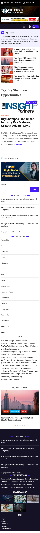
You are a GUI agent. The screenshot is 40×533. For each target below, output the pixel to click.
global (3, 363)
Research (13, 371)
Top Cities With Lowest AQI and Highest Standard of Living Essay (25, 60)
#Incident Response (8, 36)
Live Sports (5, 365)
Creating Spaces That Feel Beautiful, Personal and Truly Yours (26, 51)
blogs (25, 343)
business (31, 343)
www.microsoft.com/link (10, 379)
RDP (17, 368)
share (24, 371)
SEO (19, 371)
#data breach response (21, 39)
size (36, 371)
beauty (19, 343)
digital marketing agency (10, 349)
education (32, 352)
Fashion (3, 269)
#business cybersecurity (24, 36)
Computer (4, 251)
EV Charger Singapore (25, 357)
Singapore (30, 371)
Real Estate (5, 309)
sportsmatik (5, 374)
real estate (5, 371)
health (18, 363)
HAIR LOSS (11, 363)
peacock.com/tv (31, 365)
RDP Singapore (25, 368)
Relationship (5, 315)
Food (2, 274)
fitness (34, 360)
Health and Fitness (7, 292)
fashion (28, 360)
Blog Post (4, 526)
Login (3, 519)
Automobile (5, 240)
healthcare (25, 363)
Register (4, 521)
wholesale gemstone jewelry (11, 377)
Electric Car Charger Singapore (12, 354)
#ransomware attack (21, 41)
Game (3, 280)
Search (3, 185)
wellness (29, 374)
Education (4, 263)
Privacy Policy (6, 528)
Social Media (5, 115)
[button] (4, 410)
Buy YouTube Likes (8, 346)
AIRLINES (4, 341)
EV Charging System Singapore (13, 360)
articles (24, 341)
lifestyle (33, 363)
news (23, 365)
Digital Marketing (31, 346)
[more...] (19, 144)
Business (4, 246)
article (18, 341)
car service (20, 346)
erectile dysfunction (8, 357)
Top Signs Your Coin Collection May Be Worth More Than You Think (26, 78)
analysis (12, 341)
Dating (3, 257)
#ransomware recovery (13, 44)
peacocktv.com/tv (8, 368)
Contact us (4, 524)
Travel (3, 332)
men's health (15, 365)
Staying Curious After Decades (11, 232)
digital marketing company (11, 352)
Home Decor (5, 298)
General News (5, 286)
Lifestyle (4, 303)
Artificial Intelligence (8, 343)
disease (25, 352)
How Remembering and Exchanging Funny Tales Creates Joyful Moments (24, 69)
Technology (5, 326)
